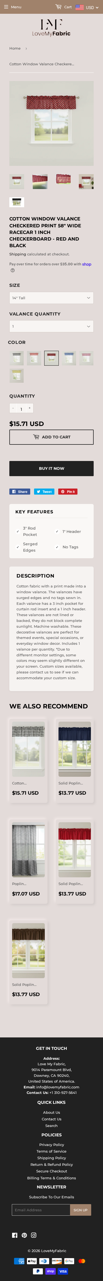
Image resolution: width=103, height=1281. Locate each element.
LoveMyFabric (53, 1250)
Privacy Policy (51, 1144)
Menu (16, 7)
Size (14, 285)
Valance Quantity (35, 314)
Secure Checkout (51, 1171)
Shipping (17, 254)
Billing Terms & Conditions (51, 1178)
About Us (51, 1112)
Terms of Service (51, 1151)
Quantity (22, 396)
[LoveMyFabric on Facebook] (15, 1236)
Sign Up (81, 1210)
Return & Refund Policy (51, 1164)
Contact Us (52, 1119)
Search (51, 1125)
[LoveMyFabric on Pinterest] (24, 1236)
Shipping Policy (51, 1158)
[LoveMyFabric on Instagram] (34, 1236)
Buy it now (51, 468)
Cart (67, 7)
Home (15, 48)
